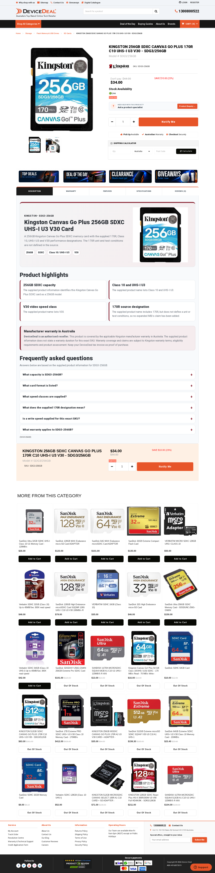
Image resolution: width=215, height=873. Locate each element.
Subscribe (199, 840)
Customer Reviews (50, 841)
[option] (61, 89)
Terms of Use (81, 838)
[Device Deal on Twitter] (24, 865)
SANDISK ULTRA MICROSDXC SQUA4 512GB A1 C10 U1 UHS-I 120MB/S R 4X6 (180, 798)
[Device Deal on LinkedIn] (40, 865)
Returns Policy (81, 831)
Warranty (71, 191)
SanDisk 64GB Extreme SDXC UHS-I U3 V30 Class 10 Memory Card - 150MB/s (179, 734)
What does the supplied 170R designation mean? (54, 407)
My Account (13, 831)
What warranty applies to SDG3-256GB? (48, 429)
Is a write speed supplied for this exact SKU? (51, 418)
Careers (45, 845)
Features (107, 191)
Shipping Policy (81, 834)
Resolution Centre (16, 838)
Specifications (143, 191)
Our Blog (45, 838)
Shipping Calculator (124, 143)
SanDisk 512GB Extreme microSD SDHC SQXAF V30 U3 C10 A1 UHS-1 (144, 734)
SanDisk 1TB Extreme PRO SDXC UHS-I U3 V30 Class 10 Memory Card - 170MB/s (69, 734)
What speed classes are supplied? (45, 396)
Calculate (187, 151)
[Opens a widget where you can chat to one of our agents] (201, 867)
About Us (45, 831)
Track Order (13, 834)
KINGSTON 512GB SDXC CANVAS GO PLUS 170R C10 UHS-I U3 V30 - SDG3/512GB (33, 734)
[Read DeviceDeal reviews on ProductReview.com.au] (77, 864)
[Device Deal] (36, 12)
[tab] (153, 143)
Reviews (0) (180, 191)
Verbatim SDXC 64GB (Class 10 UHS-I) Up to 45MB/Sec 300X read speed (33, 671)
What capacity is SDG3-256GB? (42, 374)
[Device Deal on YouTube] (29, 865)
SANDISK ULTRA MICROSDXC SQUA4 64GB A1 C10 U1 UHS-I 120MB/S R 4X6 (106, 671)
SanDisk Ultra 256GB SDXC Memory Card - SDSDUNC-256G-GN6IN (180, 607)
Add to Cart (34, 559)
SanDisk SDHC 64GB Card (177, 668)
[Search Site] (156, 11)
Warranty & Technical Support (20, 841)
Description (34, 191)
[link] (128, 24)
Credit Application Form (18, 845)
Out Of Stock (71, 686)
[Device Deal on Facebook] (18, 865)
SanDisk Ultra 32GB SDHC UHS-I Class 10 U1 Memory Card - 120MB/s (34, 544)
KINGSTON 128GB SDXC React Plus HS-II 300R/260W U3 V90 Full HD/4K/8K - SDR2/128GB (143, 798)
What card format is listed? (40, 385)
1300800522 (188, 11)
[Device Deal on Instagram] (34, 865)
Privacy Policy (81, 841)
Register (194, 2)
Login (184, 2)
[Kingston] (119, 66)
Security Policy (81, 845)
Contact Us (46, 834)
